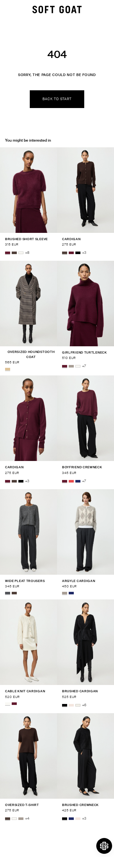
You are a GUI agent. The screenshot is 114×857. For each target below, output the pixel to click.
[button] (104, 846)
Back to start (56, 99)
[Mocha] (14, 253)
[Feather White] (20, 253)
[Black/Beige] (7, 369)
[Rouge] (71, 481)
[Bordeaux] (7, 253)
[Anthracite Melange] (7, 593)
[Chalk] (77, 705)
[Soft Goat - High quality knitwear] (57, 9)
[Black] (77, 253)
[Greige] (71, 366)
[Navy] (77, 481)
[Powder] (71, 705)
